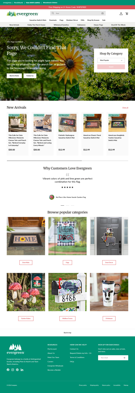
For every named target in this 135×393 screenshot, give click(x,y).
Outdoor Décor (72, 20)
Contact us (29, 76)
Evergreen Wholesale (55, 366)
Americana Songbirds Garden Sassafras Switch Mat (116, 137)
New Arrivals (14, 25)
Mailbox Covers (67, 318)
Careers (50, 361)
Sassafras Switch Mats (38, 20)
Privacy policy (83, 385)
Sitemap (126, 385)
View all (125, 107)
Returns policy (106, 385)
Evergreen (14, 385)
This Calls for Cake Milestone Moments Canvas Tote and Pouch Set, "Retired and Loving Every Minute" (42, 140)
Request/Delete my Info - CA (80, 353)
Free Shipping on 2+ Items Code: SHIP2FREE (67, 7)
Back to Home (14, 76)
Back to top (67, 333)
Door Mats (25, 262)
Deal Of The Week (118, 25)
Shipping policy (94, 385)
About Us (51, 353)
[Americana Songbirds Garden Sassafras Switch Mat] (117, 123)
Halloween (81, 25)
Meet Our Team (53, 357)
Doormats (53, 20)
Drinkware (109, 318)
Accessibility (116, 385)
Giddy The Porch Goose (36, 25)
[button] (127, 13)
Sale (103, 20)
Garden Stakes (25, 318)
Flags (61, 20)
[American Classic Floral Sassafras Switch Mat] (92, 123)
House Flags (98, 25)
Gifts (82, 20)
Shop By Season (93, 20)
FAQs (72, 361)
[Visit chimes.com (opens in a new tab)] (50, 2)
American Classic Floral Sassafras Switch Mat (92, 136)
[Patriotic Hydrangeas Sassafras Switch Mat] (68, 123)
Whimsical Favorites (61, 25)
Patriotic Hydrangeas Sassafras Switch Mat (67, 136)
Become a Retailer (54, 370)
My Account (52, 349)
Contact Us (74, 349)
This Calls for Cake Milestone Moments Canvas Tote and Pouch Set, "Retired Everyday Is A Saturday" (17, 140)
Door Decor (109, 262)
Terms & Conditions (77, 357)
